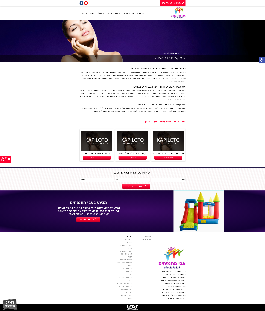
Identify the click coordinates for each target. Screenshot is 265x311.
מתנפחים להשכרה (125, 286)
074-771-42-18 (146, 239)
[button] (262, 60)
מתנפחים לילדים (126, 269)
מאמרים (129, 242)
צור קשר (84, 13)
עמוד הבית (141, 13)
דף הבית (182, 53)
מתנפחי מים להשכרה (124, 283)
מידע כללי (101, 13)
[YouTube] (86, 3)
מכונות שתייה (127, 239)
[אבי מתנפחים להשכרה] (178, 13)
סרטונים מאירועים (114, 13)
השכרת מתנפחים (126, 251)
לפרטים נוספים (88, 219)
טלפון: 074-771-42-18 (172, 3)
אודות (92, 13)
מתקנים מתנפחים (126, 260)
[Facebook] (81, 3)
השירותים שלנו (129, 13)
